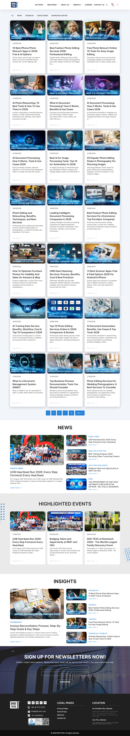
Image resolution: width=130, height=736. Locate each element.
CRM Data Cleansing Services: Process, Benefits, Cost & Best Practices (65, 274)
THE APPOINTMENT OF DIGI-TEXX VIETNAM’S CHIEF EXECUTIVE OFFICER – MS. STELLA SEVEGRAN (103, 484)
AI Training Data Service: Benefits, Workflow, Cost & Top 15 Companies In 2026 (27, 329)
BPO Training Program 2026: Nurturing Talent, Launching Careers (104, 455)
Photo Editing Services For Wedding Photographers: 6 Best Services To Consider (102, 384)
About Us (65, 5)
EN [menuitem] (113, 6)
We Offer (39, 5)
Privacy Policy (62, 709)
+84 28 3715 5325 (38, 707)
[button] (44, 5)
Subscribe (65, 682)
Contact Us (99, 5)
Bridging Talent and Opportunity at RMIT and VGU (63, 542)
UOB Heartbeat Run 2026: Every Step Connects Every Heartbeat (33, 473)
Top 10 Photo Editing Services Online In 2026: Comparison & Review (63, 329)
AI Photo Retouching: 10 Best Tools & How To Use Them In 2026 (26, 106)
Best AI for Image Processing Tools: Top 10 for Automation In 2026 (63, 161)
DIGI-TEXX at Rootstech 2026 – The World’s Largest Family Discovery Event (102, 542)
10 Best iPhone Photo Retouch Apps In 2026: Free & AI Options (25, 51)
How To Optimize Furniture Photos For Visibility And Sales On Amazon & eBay (27, 274)
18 (71, 413)
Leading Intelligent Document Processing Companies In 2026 (62, 216)
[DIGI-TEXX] (15, 5)
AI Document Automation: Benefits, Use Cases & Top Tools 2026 (101, 329)
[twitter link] (33, 702)
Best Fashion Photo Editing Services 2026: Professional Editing (64, 51)
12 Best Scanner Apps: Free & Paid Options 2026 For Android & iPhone (102, 274)
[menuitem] (114, 5)
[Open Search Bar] (107, 5)
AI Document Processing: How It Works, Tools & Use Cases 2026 (101, 106)
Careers (88, 5)
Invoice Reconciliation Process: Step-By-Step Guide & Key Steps (35, 627)
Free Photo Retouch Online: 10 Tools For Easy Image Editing (102, 51)
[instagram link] (29, 702)
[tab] (12, 15)
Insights (77, 5)
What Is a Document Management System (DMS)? (24, 384)
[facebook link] (45, 702)
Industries (52, 5)
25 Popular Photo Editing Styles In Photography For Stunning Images (101, 161)
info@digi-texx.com (38, 711)
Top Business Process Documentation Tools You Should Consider (64, 384)
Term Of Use (62, 712)
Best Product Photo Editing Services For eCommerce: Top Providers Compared (102, 216)
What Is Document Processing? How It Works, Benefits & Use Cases (64, 106)
